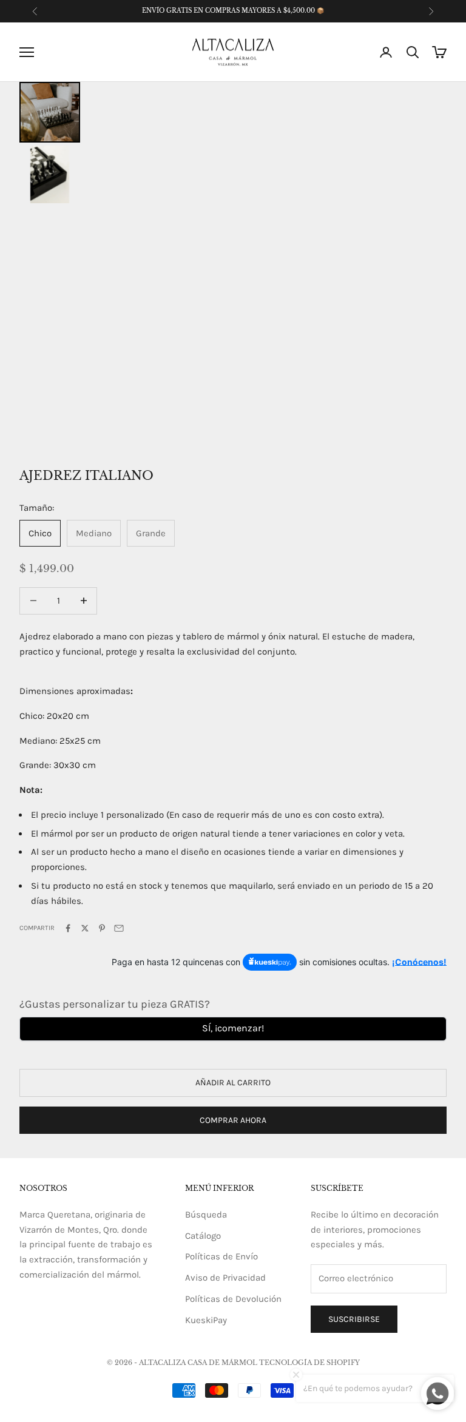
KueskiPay (206, 1320)
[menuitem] (49, 112)
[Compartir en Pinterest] (102, 928)
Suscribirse (354, 1319)
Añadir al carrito (233, 1082)
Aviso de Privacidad (225, 1277)
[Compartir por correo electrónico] (119, 928)
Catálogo (203, 1235)
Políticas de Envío (221, 1256)
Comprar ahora (233, 1120)
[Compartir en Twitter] (85, 928)
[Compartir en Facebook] (68, 928)
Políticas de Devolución (233, 1298)
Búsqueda (206, 1214)
